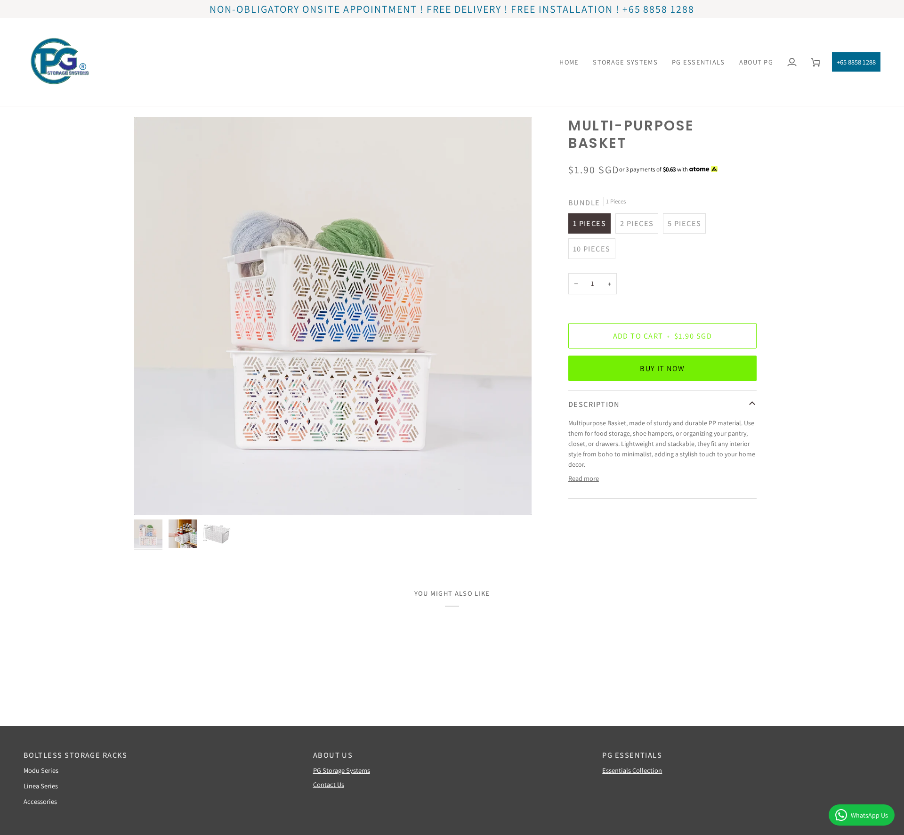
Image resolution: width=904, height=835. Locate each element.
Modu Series (41, 770)
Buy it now (662, 368)
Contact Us (328, 784)
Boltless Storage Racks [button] (75, 755)
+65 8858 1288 (856, 61)
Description (594, 404)
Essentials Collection (632, 770)
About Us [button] (333, 755)
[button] (625, 62)
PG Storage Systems (341, 770)
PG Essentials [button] (632, 755)
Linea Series (41, 785)
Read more (583, 478)
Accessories (40, 801)
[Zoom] (333, 316)
